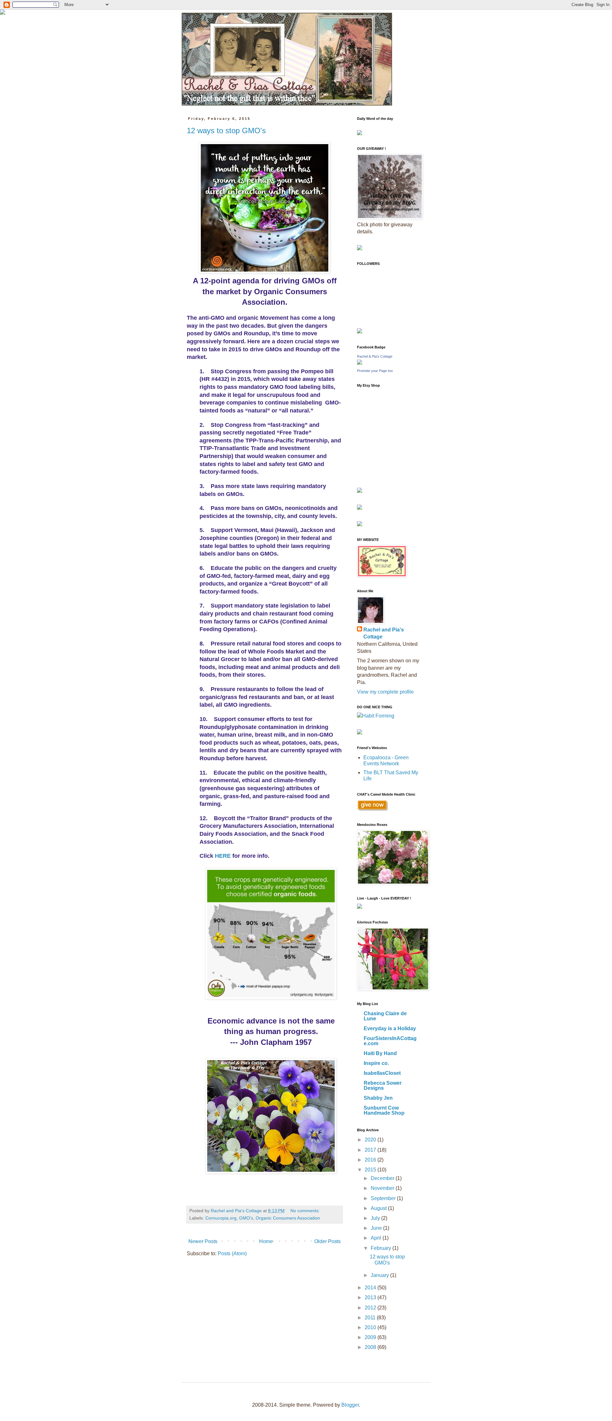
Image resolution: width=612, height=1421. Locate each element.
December (383, 1178)
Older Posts (327, 1241)
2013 (371, 1297)
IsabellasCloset (382, 1073)
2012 (371, 1307)
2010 (371, 1327)
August (379, 1208)
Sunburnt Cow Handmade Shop (384, 1110)
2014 (371, 1287)
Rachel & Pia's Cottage (374, 356)
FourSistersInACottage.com (390, 1041)
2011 (371, 1317)
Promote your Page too (375, 371)
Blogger (350, 1405)
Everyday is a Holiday (390, 1028)
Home (266, 1241)
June (377, 1228)
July (376, 1218)
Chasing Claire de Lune (385, 1016)
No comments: (305, 1210)
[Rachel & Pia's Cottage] (359, 363)
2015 (371, 1169)
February (381, 1248)
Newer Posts (202, 1241)
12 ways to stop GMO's (226, 130)
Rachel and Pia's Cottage (383, 633)
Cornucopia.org (221, 1218)
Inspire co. (376, 1063)
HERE (223, 856)
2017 (371, 1150)
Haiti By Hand (380, 1053)
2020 (371, 1139)
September (384, 1198)
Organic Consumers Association (288, 1218)
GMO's (246, 1218)
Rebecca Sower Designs (383, 1085)
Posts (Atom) (232, 1253)
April (376, 1238)
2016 (371, 1159)
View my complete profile (385, 692)
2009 (371, 1337)
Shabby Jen (378, 1098)
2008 (371, 1347)
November (383, 1188)
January (380, 1275)
